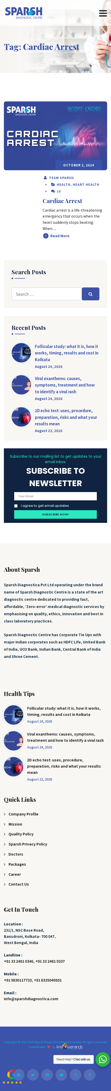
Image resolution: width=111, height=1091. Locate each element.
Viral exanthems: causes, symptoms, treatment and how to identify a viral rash (65, 385)
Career (15, 874)
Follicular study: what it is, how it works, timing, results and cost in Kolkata (66, 353)
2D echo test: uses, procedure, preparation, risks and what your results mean (66, 417)
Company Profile (23, 814)
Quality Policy (21, 833)
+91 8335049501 (48, 980)
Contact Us (19, 884)
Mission (15, 824)
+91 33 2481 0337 (50, 961)
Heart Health (86, 184)
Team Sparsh (61, 177)
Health (63, 184)
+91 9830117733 (18, 980)
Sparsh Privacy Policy (28, 844)
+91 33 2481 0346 (18, 961)
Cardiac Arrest (62, 201)
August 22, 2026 (48, 430)
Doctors (16, 854)
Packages (17, 864)
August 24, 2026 (48, 366)
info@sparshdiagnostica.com (31, 998)
